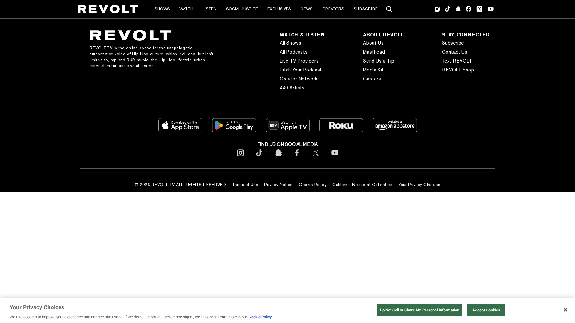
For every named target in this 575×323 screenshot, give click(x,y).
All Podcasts (294, 52)
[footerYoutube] (335, 157)
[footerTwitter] (316, 157)
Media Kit (373, 70)
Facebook (468, 9)
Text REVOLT (457, 61)
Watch (186, 8)
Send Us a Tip (378, 61)
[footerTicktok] (259, 157)
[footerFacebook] (297, 157)
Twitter (479, 9)
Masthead (374, 52)
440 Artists (292, 88)
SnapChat (458, 9)
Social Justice (242, 8)
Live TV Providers (299, 61)
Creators (333, 8)
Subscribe (366, 8)
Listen (210, 8)
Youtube (491, 10)
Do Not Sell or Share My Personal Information (419, 309)
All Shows (290, 43)
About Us (373, 43)
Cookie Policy (312, 184)
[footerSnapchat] (278, 157)
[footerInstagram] (240, 157)
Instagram (437, 9)
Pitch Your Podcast (301, 70)
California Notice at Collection (362, 184)
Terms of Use (245, 184)
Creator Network (298, 79)
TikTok (447, 9)
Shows (162, 8)
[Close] (565, 309)
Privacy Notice (278, 184)
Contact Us (454, 52)
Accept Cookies (486, 309)
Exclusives (279, 8)
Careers (372, 79)
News (307, 8)
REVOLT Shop (458, 70)
